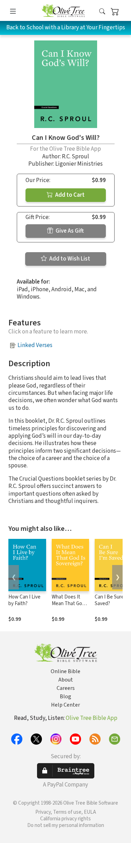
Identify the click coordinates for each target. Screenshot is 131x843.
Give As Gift (69, 231)
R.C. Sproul (75, 156)
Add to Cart (69, 195)
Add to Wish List (69, 259)
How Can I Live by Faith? (24, 600)
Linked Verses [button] (34, 345)
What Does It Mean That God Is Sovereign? (68, 603)
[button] (102, 11)
